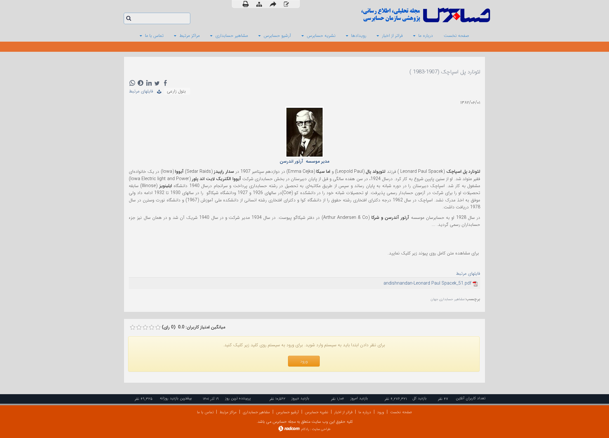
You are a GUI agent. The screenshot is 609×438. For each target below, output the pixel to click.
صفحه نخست (401, 412)
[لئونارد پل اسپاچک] (304, 131)
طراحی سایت (321, 429)
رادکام (305, 429)
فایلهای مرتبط (143, 91)
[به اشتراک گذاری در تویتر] (157, 82)
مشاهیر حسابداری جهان (448, 299)
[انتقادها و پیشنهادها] (286, 4)
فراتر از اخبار (343, 412)
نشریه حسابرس (316, 412)
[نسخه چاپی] (246, 4)
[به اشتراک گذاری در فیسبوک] (165, 82)
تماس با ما (205, 412)
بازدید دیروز (300, 398)
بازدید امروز (359, 398)
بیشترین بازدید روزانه (176, 398)
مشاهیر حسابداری (256, 412)
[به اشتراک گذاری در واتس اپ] (132, 82)
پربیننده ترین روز (238, 398)
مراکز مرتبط (228, 412)
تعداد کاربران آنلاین (470, 398)
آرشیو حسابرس (287, 412)
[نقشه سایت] (259, 4)
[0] (132, 327)
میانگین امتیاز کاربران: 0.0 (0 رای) (193, 327)
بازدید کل (419, 398)
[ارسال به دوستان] (273, 4)
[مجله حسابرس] (399, 15)
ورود (380, 412)
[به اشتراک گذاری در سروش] (140, 82)
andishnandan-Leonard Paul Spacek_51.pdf (427, 283)
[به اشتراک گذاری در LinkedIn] (149, 82)
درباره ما (364, 412)
